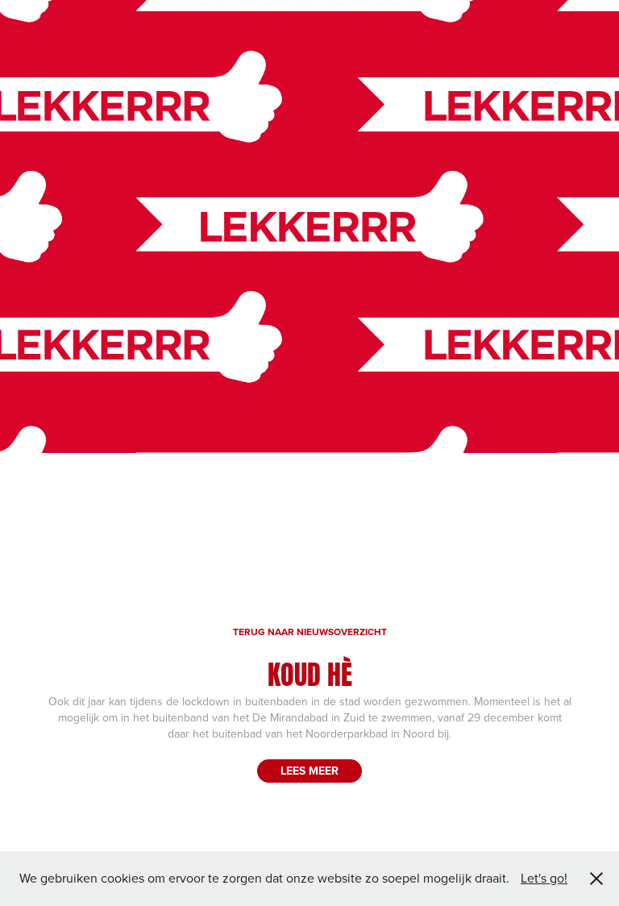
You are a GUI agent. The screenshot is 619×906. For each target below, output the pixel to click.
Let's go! (544, 878)
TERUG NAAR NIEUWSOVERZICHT (310, 631)
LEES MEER (309, 771)
